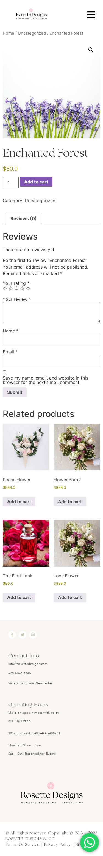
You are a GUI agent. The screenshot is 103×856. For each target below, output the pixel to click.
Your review (17, 299)
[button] (91, 50)
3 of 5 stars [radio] (16, 288)
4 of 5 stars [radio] (22, 288)
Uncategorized (32, 33)
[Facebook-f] (12, 635)
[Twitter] (22, 635)
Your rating (16, 283)
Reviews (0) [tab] (23, 218)
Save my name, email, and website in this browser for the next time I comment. (45, 380)
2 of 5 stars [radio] (11, 288)
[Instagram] (33, 635)
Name (10, 331)
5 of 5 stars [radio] (28, 288)
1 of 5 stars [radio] (5, 288)
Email (10, 352)
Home (8, 33)
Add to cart (36, 182)
